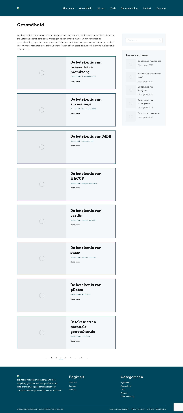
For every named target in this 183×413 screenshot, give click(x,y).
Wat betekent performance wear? (149, 75)
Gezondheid (75, 77)
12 (81, 357)
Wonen (124, 393)
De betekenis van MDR (90, 136)
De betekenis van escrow (149, 113)
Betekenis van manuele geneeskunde (83, 327)
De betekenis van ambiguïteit (145, 89)
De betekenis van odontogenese (145, 102)
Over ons (73, 382)
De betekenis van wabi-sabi (149, 61)
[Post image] (131, 64)
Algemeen (125, 382)
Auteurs (72, 389)
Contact (72, 386)
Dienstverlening (127, 396)
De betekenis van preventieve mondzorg (86, 67)
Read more (75, 81)
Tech (123, 389)
